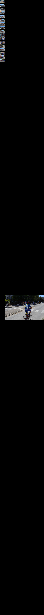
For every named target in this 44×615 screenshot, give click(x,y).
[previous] (7, 306)
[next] (42, 306)
